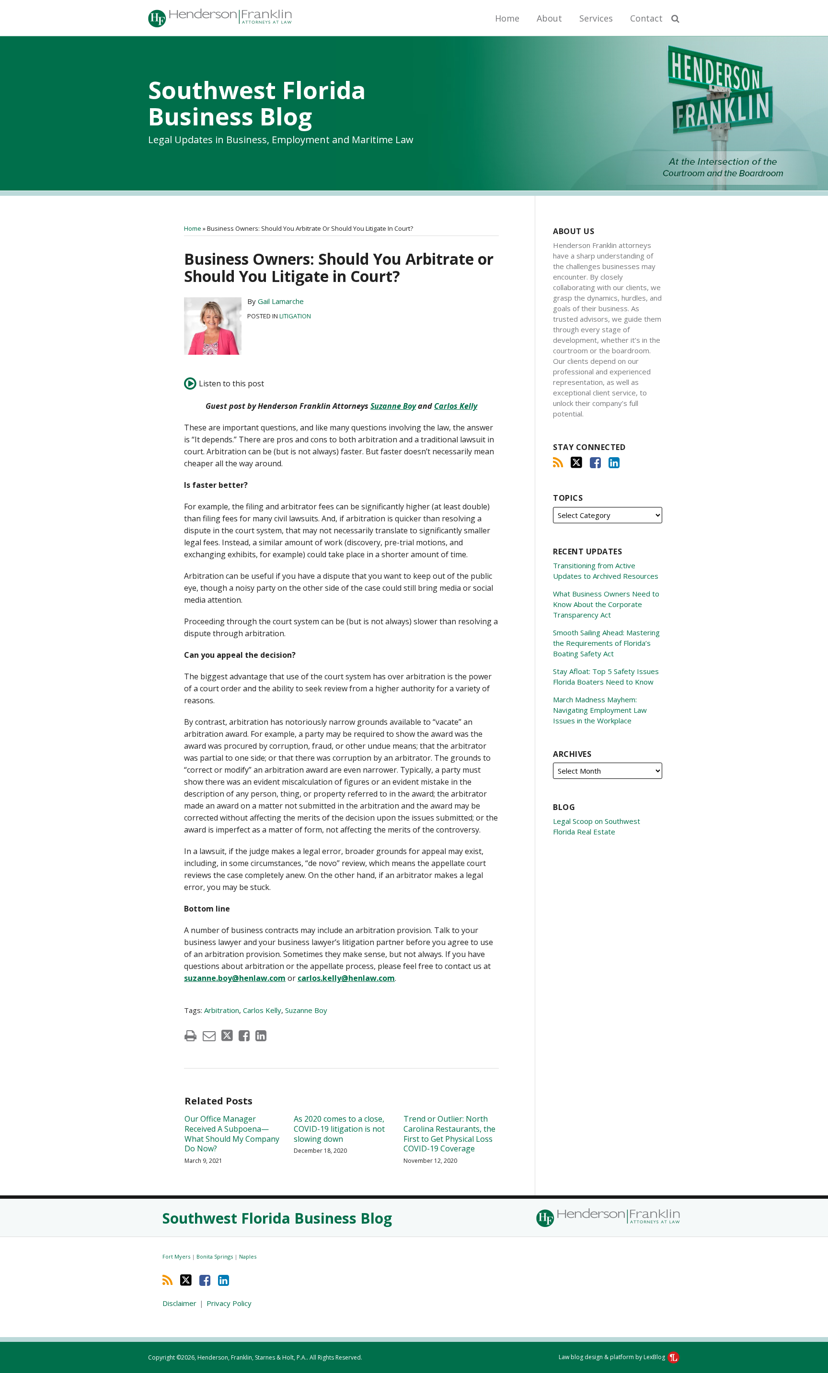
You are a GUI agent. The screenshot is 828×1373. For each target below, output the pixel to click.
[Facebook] (595, 462)
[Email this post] (209, 1035)
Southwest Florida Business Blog (257, 103)
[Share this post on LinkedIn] (260, 1035)
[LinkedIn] (614, 462)
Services (596, 18)
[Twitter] (576, 462)
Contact (646, 18)
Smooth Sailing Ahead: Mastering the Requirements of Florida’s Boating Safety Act (606, 643)
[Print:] (190, 1035)
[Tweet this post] (227, 1035)
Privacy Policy (229, 1303)
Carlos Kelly (455, 406)
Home (507, 18)
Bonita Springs (215, 1256)
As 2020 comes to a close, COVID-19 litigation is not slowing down (339, 1129)
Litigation (295, 316)
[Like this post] (244, 1035)
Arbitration (221, 1010)
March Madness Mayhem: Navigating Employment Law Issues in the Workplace (600, 710)
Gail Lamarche (281, 301)
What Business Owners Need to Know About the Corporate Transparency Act (606, 604)
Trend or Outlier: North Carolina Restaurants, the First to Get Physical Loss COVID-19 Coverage (449, 1134)
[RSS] (558, 462)
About (549, 18)
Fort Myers (177, 1256)
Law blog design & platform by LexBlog (613, 1357)
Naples (247, 1256)
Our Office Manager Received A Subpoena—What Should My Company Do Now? (231, 1134)
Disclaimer (179, 1303)
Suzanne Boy (393, 406)
